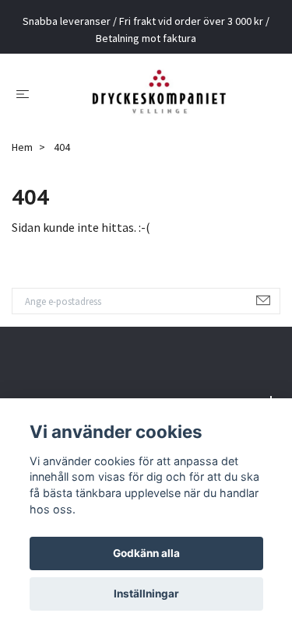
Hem (22, 159)
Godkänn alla (146, 553)
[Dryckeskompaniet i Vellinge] (158, 99)
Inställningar (146, 593)
